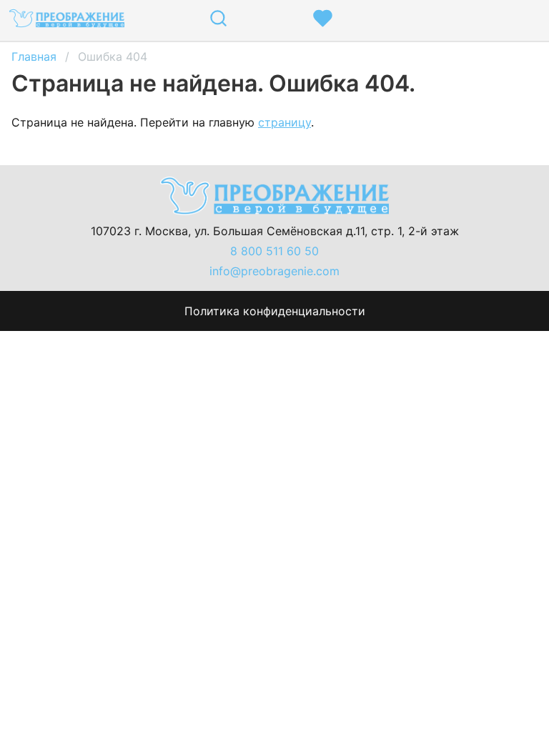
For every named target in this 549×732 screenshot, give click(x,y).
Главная (33, 56)
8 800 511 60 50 (274, 251)
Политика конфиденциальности (274, 311)
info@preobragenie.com (274, 271)
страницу (284, 122)
